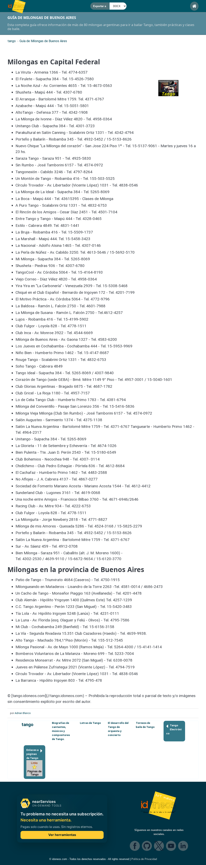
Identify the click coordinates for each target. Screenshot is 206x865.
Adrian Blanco (23, 713)
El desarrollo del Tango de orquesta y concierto (118, 729)
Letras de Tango (90, 722)
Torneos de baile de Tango (145, 724)
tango (27, 724)
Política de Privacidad (144, 859)
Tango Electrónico (174, 729)
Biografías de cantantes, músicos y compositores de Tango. (61, 731)
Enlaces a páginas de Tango (32, 754)
